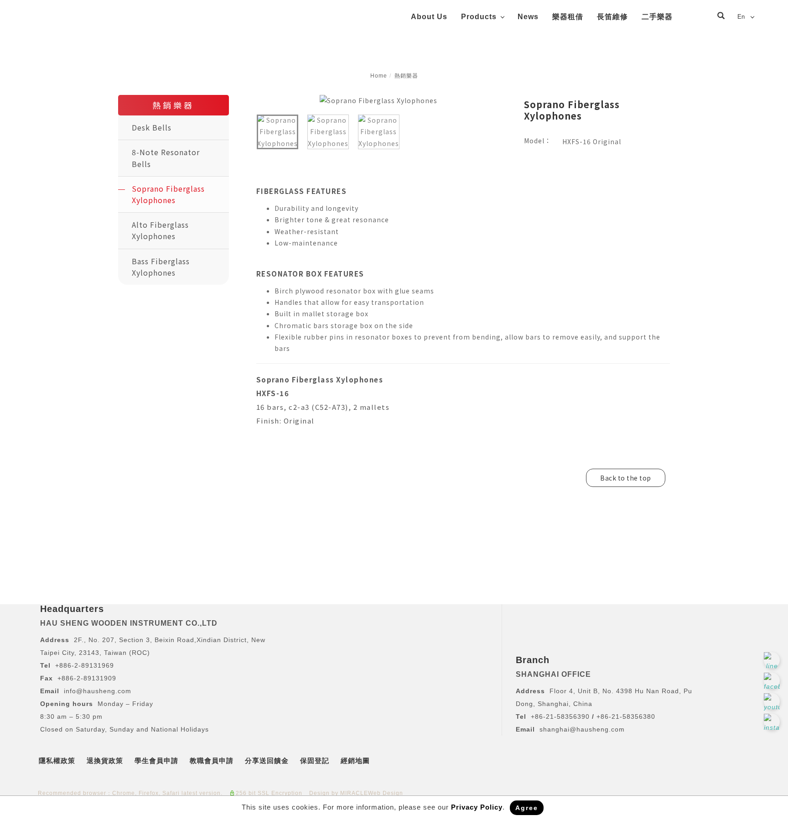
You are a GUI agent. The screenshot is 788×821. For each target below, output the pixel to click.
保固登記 (314, 760)
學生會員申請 (156, 760)
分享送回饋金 (267, 760)
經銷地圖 (355, 760)
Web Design (385, 793)
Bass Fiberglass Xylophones (161, 267)
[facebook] (773, 681)
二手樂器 (657, 17)
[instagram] (773, 722)
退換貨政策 (105, 760)
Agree (526, 807)
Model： (537, 140)
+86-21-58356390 (561, 716)
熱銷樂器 (406, 76)
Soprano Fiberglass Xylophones (168, 194)
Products (479, 17)
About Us (429, 17)
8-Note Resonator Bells (166, 157)
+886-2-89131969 (84, 665)
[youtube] (773, 701)
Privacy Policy (477, 807)
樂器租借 (567, 17)
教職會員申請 (211, 760)
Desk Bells (151, 127)
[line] (773, 660)
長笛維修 (612, 17)
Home (378, 76)
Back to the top (625, 477)
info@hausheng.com (97, 691)
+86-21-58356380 (625, 716)
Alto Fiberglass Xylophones (160, 230)
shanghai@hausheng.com (582, 729)
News (528, 17)
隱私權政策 (57, 760)
